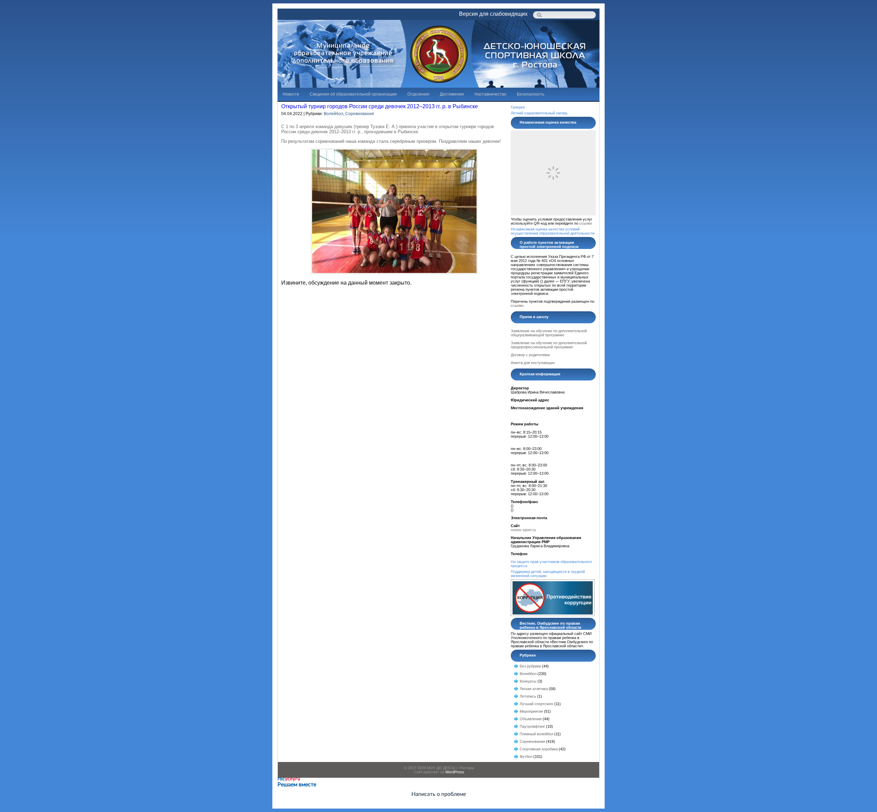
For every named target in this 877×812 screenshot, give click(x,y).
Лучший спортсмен (536, 704)
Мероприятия (531, 711)
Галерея (518, 107)
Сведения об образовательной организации (353, 94)
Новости (291, 94)
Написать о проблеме (438, 794)
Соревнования (359, 113)
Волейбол (333, 113)
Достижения (452, 94)
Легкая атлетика (534, 689)
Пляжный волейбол (536, 734)
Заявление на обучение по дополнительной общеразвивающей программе (549, 333)
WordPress (454, 772)
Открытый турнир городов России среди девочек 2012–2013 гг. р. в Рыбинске (379, 106)
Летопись (528, 696)
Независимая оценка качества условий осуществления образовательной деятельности (552, 231)
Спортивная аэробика (539, 749)
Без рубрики (530, 666)
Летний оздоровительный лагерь (539, 113)
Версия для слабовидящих (493, 14)
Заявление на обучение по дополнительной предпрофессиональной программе (549, 345)
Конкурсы (528, 681)
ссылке (585, 223)
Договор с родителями (530, 355)
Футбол (526, 756)
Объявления (531, 719)
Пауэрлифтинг (532, 726)
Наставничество (490, 94)
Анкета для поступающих (533, 363)
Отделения (418, 94)
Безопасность (530, 94)
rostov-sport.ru (523, 530)
